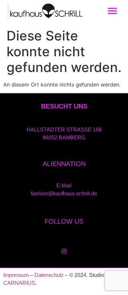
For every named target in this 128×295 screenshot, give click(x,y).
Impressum (16, 275)
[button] (112, 10)
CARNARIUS (19, 283)
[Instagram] (64, 251)
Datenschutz (49, 275)
